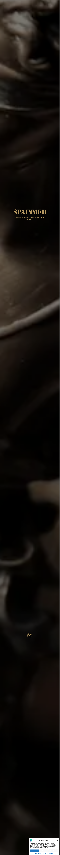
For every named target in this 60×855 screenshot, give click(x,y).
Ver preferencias (53, 850)
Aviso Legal (51, 853)
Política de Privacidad (45, 853)
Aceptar (34, 850)
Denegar (44, 850)
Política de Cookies (38, 853)
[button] (57, 840)
